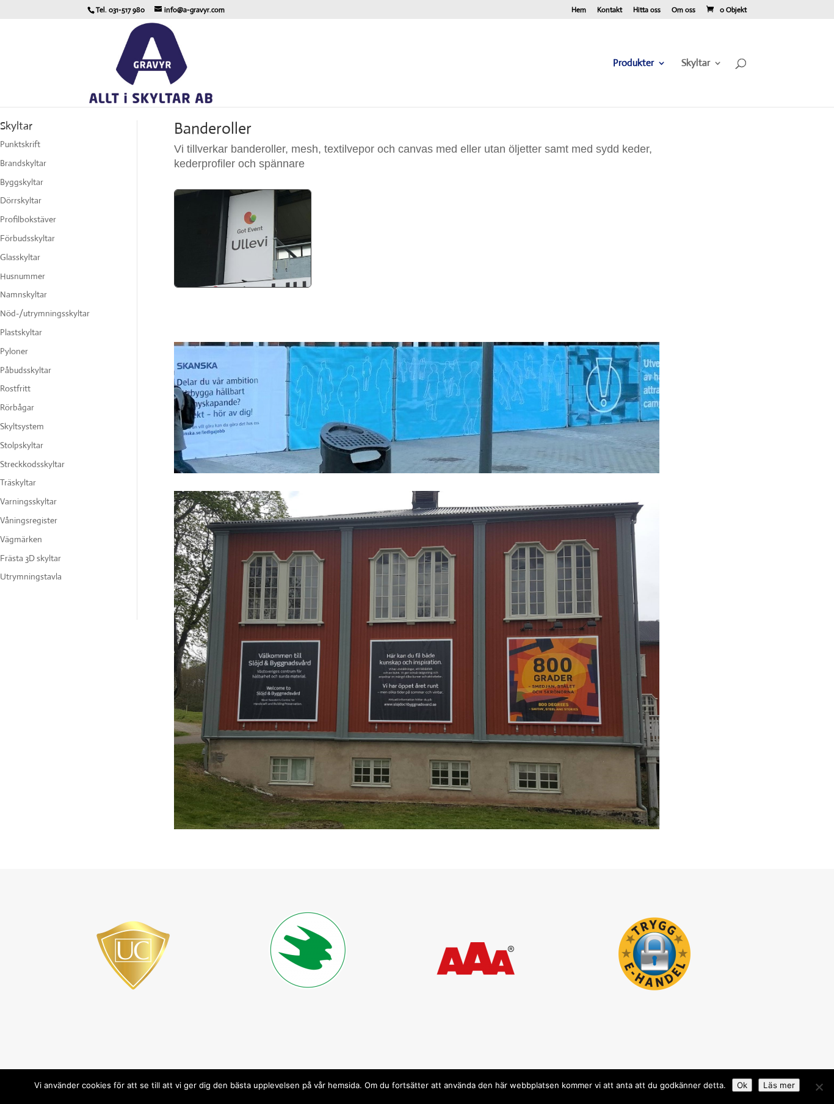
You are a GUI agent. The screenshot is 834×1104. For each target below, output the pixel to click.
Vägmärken (21, 539)
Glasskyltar (20, 257)
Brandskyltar (23, 163)
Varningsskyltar (28, 501)
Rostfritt (15, 388)
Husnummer (22, 276)
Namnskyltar (23, 294)
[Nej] (819, 1087)
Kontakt (609, 10)
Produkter (633, 64)
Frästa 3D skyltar (30, 558)
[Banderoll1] (243, 283)
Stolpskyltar (21, 445)
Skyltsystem (22, 426)
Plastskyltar (21, 332)
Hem (578, 10)
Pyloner (14, 351)
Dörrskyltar (21, 200)
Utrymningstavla (31, 576)
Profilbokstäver (28, 219)
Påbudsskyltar (25, 370)
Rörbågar (17, 407)
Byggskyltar (21, 181)
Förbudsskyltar (27, 238)
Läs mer (779, 1085)
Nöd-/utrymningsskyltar (45, 313)
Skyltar (695, 64)
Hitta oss (647, 10)
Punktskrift (20, 144)
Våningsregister (28, 520)
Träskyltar (18, 482)
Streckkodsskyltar (32, 464)
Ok (742, 1085)
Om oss (683, 10)
